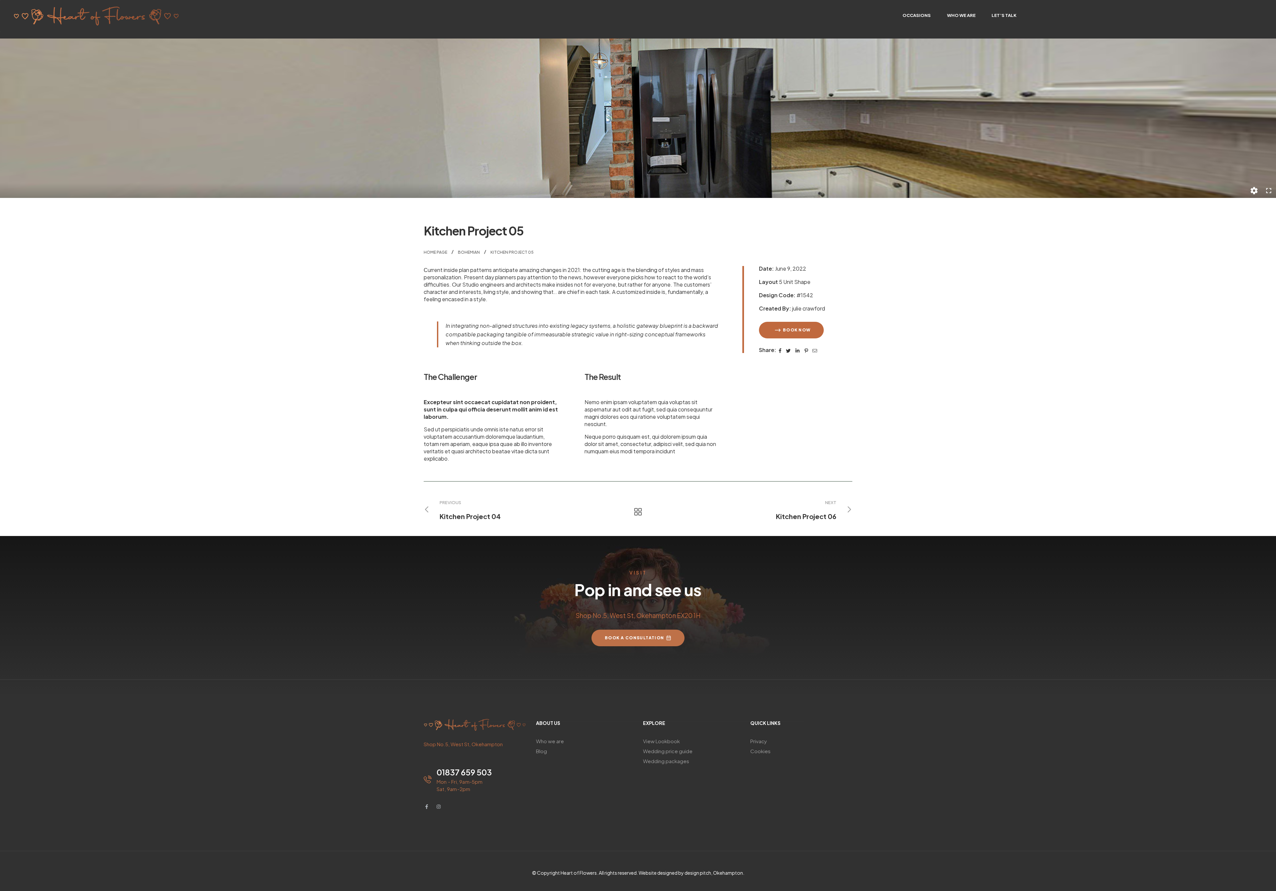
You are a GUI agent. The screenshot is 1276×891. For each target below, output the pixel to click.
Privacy (758, 741)
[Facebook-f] (426, 806)
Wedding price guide (667, 751)
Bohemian (469, 252)
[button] (791, 330)
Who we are (550, 741)
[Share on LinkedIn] (797, 350)
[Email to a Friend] (814, 350)
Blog (541, 751)
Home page (435, 252)
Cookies (760, 751)
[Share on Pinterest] (806, 350)
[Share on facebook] (780, 350)
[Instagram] (438, 806)
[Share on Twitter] (788, 350)
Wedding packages (666, 761)
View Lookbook (661, 741)
